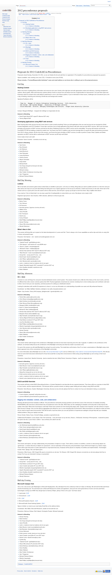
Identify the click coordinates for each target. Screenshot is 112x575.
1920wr (40, 13)
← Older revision (25, 14)
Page (17, 5)
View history (86, 5)
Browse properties (7, 36)
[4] (36, 501)
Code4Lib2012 (28, 564)
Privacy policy (20, 570)
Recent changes (6, 19)
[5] (42, 503)
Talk (44, 13)
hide (38, 18)
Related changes (7, 28)
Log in (109, 1)
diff (19, 14)
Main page (4, 14)
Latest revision (33, 14)
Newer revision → (44, 14)
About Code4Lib (27, 570)
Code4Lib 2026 (6, 15)
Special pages (6, 30)
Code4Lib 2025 (6, 17)
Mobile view (40, 570)
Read (73, 5)
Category (20, 564)
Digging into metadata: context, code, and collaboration (37, 400)
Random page (5, 20)
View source (79, 5)
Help (3, 22)
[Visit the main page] (6, 10)
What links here (7, 26)
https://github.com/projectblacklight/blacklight (88, 351)
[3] (22, 498)
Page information (7, 35)
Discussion (22, 5)
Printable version (7, 31)
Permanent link (7, 33)
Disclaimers (34, 570)
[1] (27, 493)
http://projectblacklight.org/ (53, 351)
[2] (28, 495)
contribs (47, 13)
